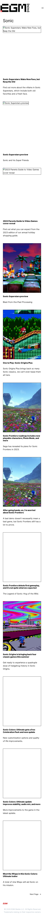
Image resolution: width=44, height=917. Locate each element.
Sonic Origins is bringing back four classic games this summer (19, 655)
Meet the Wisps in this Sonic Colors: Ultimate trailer (20, 875)
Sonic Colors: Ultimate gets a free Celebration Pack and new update (19, 731)
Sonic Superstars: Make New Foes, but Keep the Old (21, 80)
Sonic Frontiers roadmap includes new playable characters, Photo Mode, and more (21, 438)
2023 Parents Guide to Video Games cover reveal (20, 222)
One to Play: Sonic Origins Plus (18, 363)
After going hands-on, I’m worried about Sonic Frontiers (19, 511)
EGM (5, 903)
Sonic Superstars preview (15, 154)
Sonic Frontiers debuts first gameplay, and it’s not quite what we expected (21, 586)
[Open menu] (42, 7)
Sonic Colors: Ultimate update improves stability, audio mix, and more (21, 803)
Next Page (35, 894)
